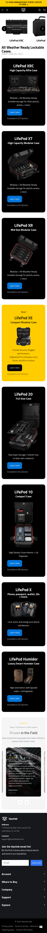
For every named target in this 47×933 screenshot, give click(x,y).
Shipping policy (8, 930)
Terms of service (21, 926)
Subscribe (36, 863)
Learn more (14, 112)
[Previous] (20, 802)
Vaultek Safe (26, 921)
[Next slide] (42, 28)
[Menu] (2, 9)
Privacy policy (7, 926)
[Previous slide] (4, 28)
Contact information (24, 930)
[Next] (26, 802)
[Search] (7, 10)
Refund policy (35, 926)
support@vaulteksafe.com (13, 839)
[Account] (39, 10)
